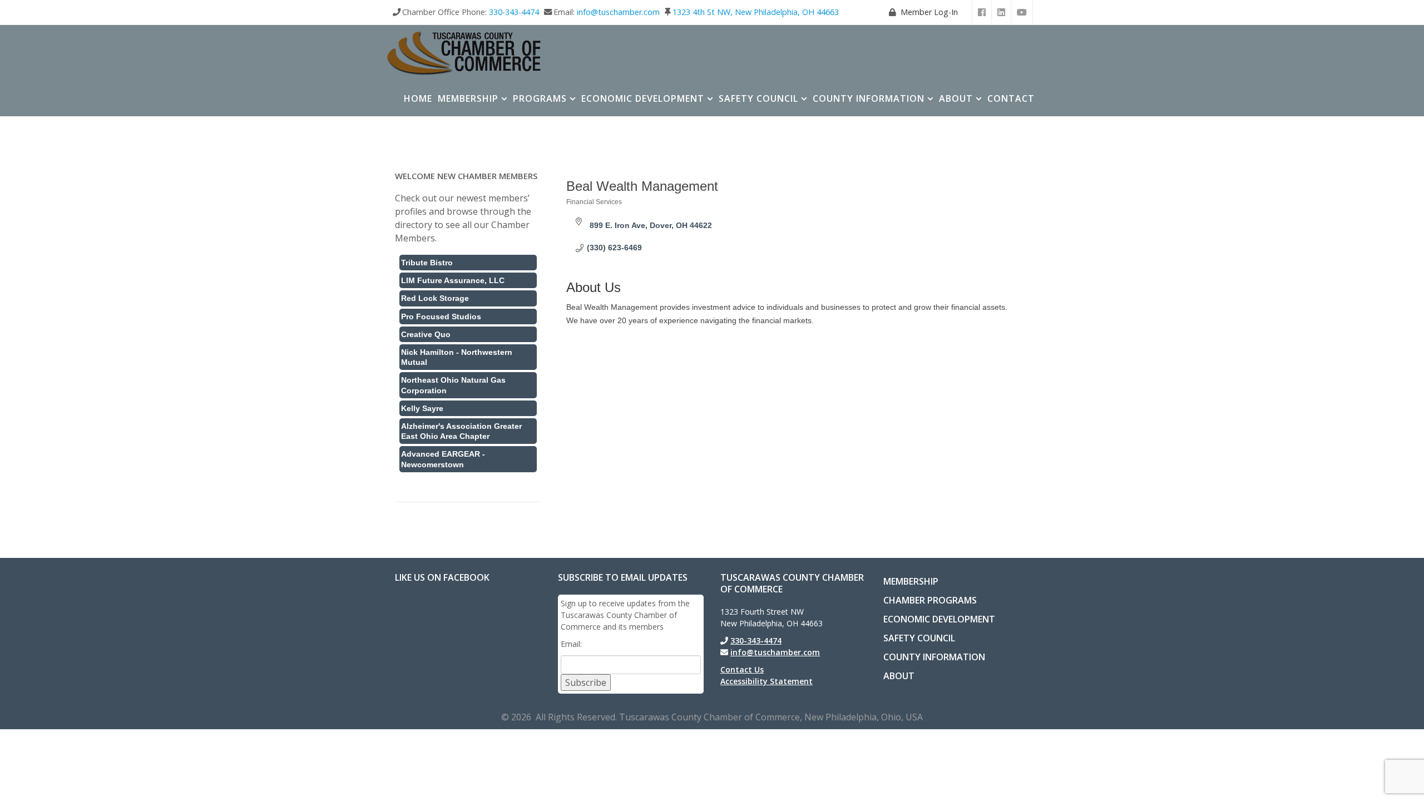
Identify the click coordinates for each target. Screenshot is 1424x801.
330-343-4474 (514, 12)
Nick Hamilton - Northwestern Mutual (456, 357)
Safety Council (758, 98)
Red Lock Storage (435, 298)
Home (418, 98)
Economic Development (642, 98)
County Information (868, 98)
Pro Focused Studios (441, 316)
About (956, 98)
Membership (468, 98)
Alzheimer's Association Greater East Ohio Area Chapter (461, 431)
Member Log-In (929, 12)
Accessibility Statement (766, 681)
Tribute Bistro (427, 262)
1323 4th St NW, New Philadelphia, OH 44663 (756, 12)
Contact (1011, 98)
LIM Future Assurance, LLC (453, 280)
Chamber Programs (930, 600)
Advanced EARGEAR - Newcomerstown (443, 458)
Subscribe (585, 682)
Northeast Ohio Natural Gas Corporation (453, 384)
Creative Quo (426, 334)
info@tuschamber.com (618, 12)
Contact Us (742, 669)
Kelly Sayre (422, 408)
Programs (540, 98)
